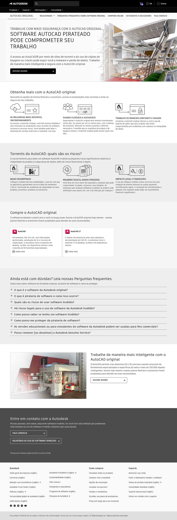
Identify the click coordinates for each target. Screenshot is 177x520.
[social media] (18, 505)
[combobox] (56, 3)
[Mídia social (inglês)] (18, 507)
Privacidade (14, 516)
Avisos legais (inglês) (81, 516)
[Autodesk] (19, 3)
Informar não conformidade (49, 516)
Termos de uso (66, 516)
